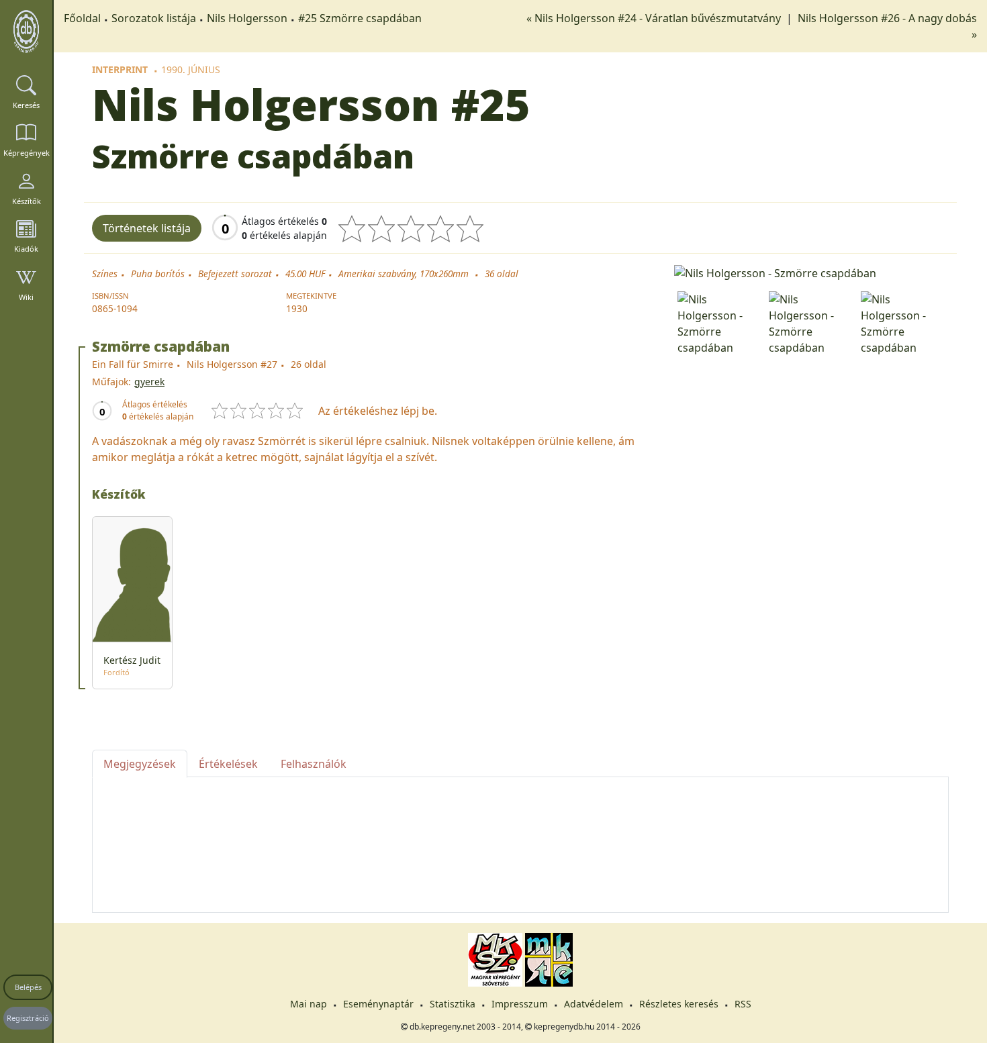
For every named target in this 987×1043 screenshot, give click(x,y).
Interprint (120, 69)
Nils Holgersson (247, 18)
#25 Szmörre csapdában (360, 18)
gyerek (149, 381)
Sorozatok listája (153, 18)
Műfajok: (111, 381)
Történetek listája (147, 228)
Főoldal (82, 18)
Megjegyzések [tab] (139, 763)
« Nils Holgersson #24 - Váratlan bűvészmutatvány (655, 18)
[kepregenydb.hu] (26, 31)
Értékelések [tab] (228, 763)
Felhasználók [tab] (313, 763)
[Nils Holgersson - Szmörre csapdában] (811, 271)
